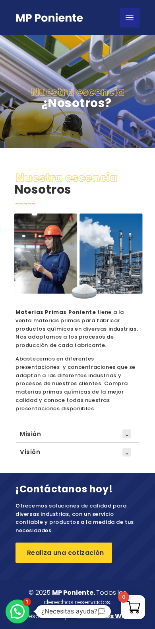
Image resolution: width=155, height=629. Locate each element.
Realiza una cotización (63, 552)
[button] (17, 611)
